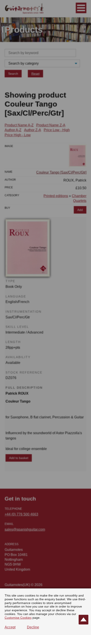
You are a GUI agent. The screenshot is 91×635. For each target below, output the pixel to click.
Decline (33, 627)
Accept (10, 627)
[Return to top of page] (83, 619)
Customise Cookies (18, 617)
